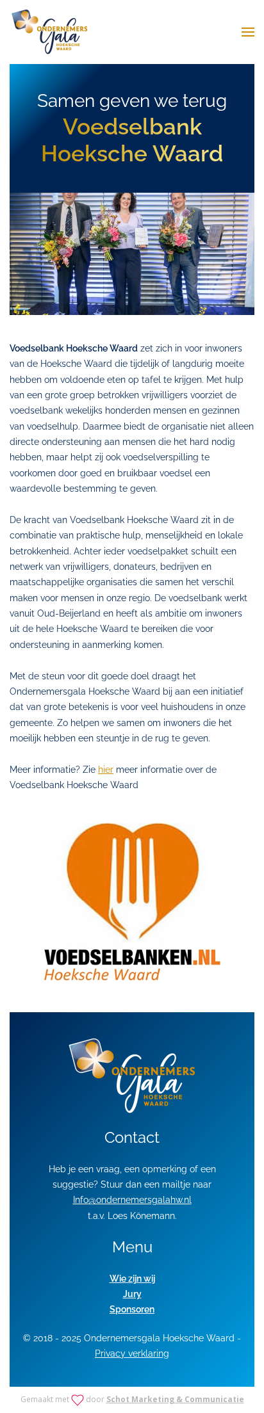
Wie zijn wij (132, 1278)
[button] (248, 32)
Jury (132, 1294)
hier (105, 769)
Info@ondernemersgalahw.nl (132, 1200)
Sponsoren (132, 1309)
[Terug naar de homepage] (50, 32)
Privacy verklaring (132, 1353)
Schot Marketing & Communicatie (175, 1399)
